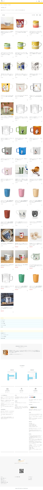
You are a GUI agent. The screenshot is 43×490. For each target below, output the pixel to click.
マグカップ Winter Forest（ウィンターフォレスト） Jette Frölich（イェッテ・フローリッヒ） (21, 222)
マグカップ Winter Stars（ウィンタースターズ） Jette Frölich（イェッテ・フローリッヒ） (7, 308)
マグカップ (9, 4)
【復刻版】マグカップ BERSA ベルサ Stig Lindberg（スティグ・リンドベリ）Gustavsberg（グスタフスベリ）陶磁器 (21, 180)
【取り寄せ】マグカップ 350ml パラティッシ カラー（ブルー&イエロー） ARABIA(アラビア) (21, 75)
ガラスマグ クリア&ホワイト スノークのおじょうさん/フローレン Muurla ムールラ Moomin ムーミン (21, 117)
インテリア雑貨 (3, 323)
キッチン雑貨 (2, 321)
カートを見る (30, 478)
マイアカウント (30, 476)
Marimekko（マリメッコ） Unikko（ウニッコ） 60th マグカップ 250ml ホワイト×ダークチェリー (21, 244)
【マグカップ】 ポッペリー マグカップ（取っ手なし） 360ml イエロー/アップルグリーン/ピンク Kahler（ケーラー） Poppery (36, 32)
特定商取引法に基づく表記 (4, 482)
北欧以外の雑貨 (3, 338)
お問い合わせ (30, 479)
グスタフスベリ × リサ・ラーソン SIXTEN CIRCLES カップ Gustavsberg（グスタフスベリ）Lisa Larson (7, 32)
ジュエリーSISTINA (3, 336)
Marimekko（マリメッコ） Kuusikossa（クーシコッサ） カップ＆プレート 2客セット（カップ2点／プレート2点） (36, 244)
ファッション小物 (3, 325)
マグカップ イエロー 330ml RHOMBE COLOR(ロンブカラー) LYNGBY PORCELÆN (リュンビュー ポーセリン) (36, 287)
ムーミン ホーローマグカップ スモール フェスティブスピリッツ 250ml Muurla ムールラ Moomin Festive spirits (36, 265)
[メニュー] (41, 1)
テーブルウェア (5, 4)
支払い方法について (3, 480)
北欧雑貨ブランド (3, 333)
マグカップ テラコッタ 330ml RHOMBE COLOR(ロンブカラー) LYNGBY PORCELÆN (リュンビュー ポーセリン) (7, 222)
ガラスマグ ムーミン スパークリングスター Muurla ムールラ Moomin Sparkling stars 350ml (36, 96)
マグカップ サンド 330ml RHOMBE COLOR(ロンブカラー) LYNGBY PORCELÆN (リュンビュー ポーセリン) (36, 201)
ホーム (1, 4)
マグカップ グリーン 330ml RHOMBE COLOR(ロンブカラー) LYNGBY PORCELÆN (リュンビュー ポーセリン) (21, 287)
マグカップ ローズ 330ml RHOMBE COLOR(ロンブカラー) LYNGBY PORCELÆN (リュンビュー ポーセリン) (21, 201)
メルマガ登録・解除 (17, 476)
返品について (2, 479)
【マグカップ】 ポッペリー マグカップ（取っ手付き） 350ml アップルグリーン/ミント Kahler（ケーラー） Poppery (21, 53)
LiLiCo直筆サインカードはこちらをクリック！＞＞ (16, 354)
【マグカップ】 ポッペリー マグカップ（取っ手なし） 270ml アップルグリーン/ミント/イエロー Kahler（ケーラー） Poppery (7, 53)
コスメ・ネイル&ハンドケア (4, 334)
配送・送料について (3, 478)
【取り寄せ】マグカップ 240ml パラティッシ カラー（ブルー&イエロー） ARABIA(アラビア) (7, 75)
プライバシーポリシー (4, 483)
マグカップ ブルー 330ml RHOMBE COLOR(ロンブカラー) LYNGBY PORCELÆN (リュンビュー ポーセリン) (7, 201)
